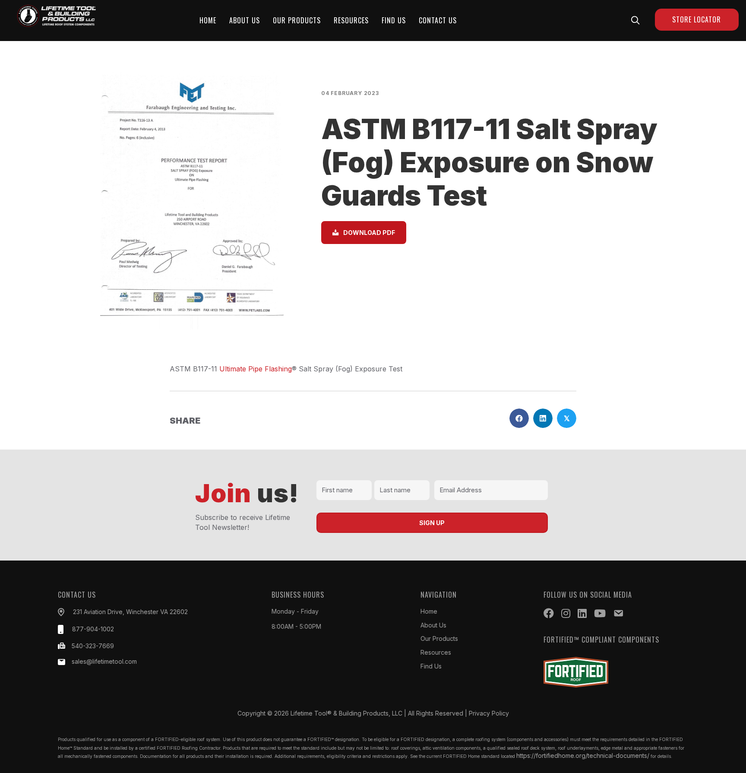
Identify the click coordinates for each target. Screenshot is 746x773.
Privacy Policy (489, 713)
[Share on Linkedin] (543, 418)
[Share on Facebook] (519, 418)
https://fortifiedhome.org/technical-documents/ (582, 755)
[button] (635, 20)
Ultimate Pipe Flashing (255, 368)
